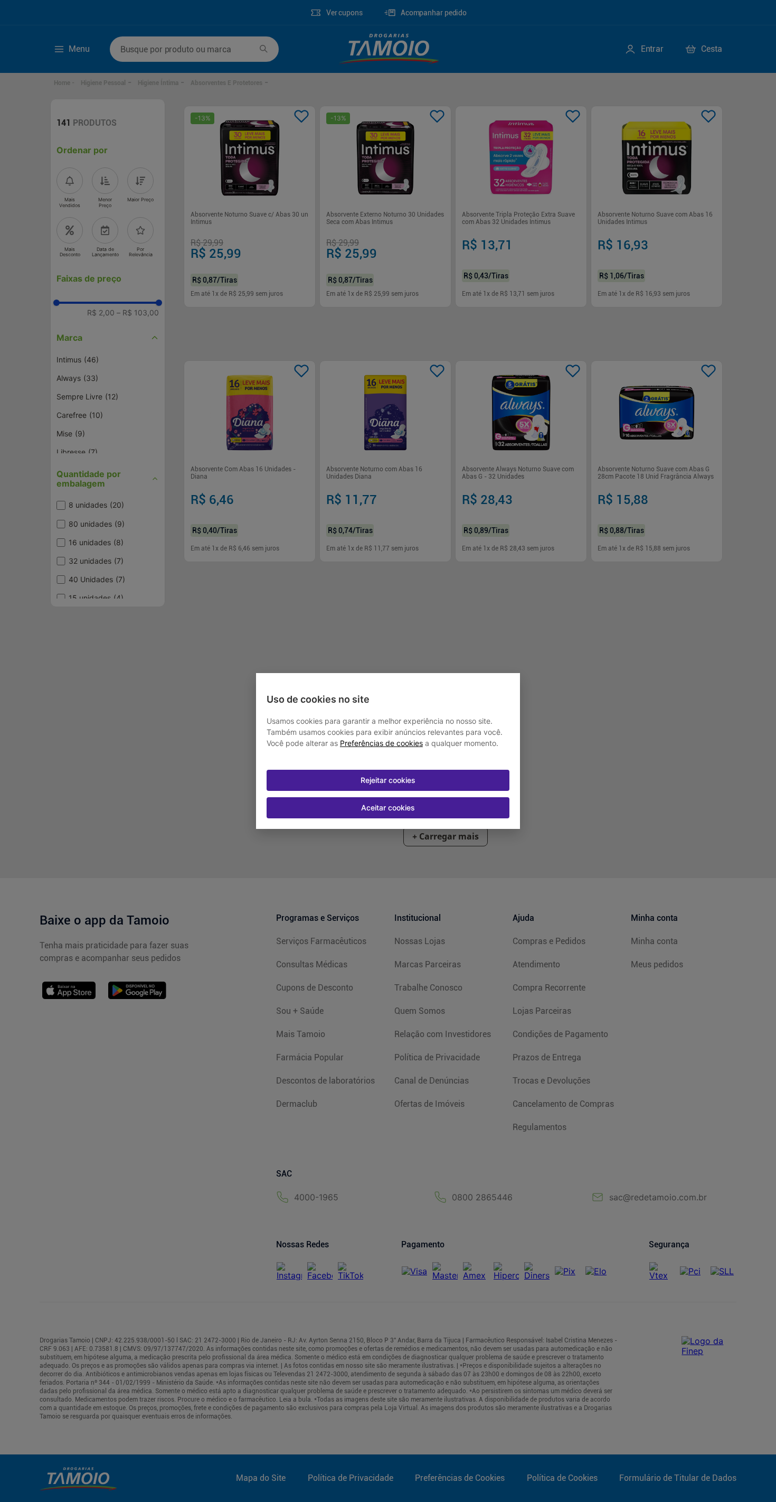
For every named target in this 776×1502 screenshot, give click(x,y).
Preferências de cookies (381, 743)
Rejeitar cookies (388, 780)
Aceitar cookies (388, 807)
